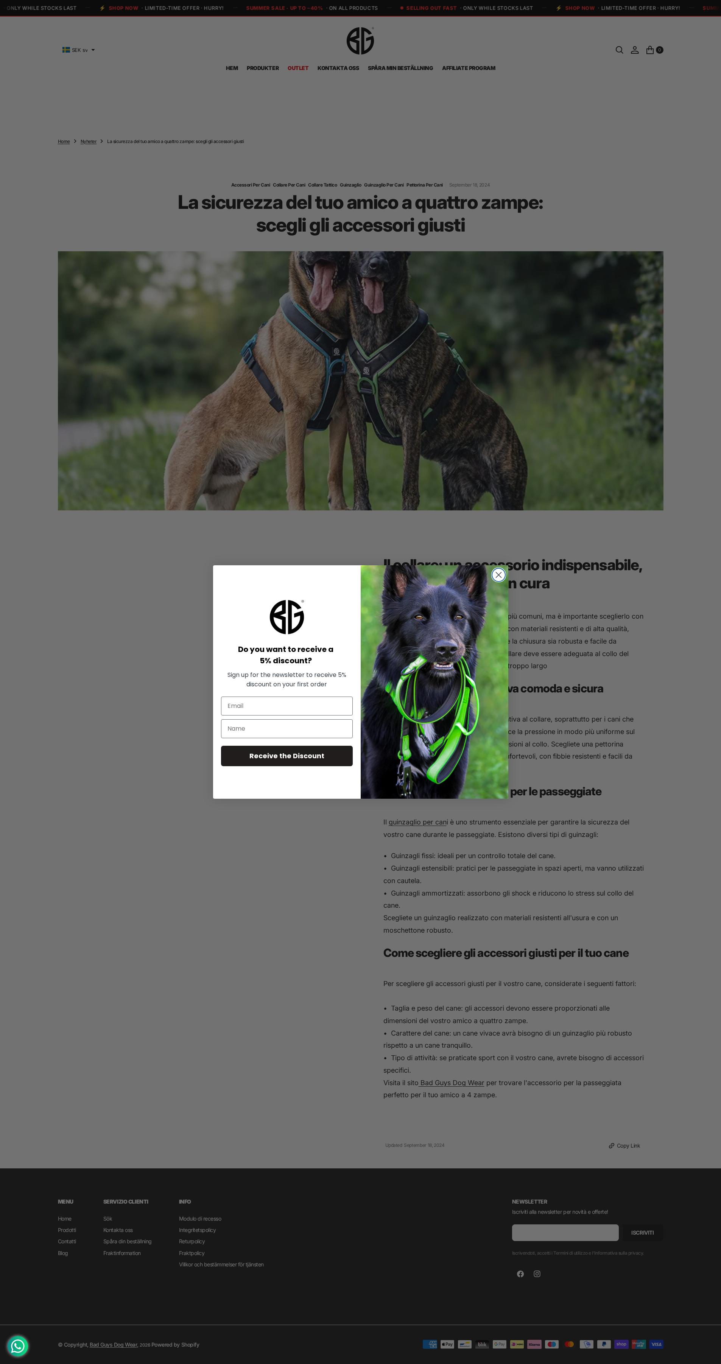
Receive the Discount (286, 756)
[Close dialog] (498, 575)
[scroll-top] (708, 1351)
